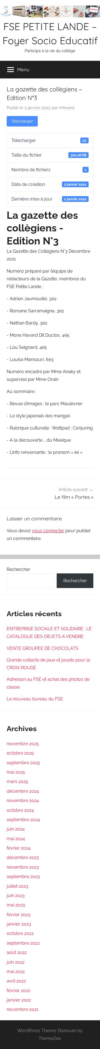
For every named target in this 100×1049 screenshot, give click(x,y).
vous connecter (48, 530)
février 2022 (18, 990)
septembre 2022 (23, 943)
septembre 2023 (23, 876)
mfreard (66, 107)
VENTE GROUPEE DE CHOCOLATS (42, 648)
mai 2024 (16, 838)
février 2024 (19, 848)
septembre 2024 (23, 819)
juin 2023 (16, 895)
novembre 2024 (23, 800)
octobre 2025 (20, 753)
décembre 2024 (23, 791)
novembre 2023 (23, 867)
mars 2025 (17, 781)
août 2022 (17, 952)
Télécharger (22, 121)
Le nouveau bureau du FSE (35, 699)
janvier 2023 (19, 924)
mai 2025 (16, 772)
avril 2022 (16, 981)
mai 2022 (16, 971)
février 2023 (19, 914)
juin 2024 (16, 829)
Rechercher (18, 569)
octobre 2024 (20, 810)
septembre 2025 (23, 762)
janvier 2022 (19, 1000)
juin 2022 (15, 962)
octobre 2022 (20, 933)
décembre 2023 (23, 857)
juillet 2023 (17, 886)
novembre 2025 (23, 743)
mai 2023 (16, 905)
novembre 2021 (22, 1009)
